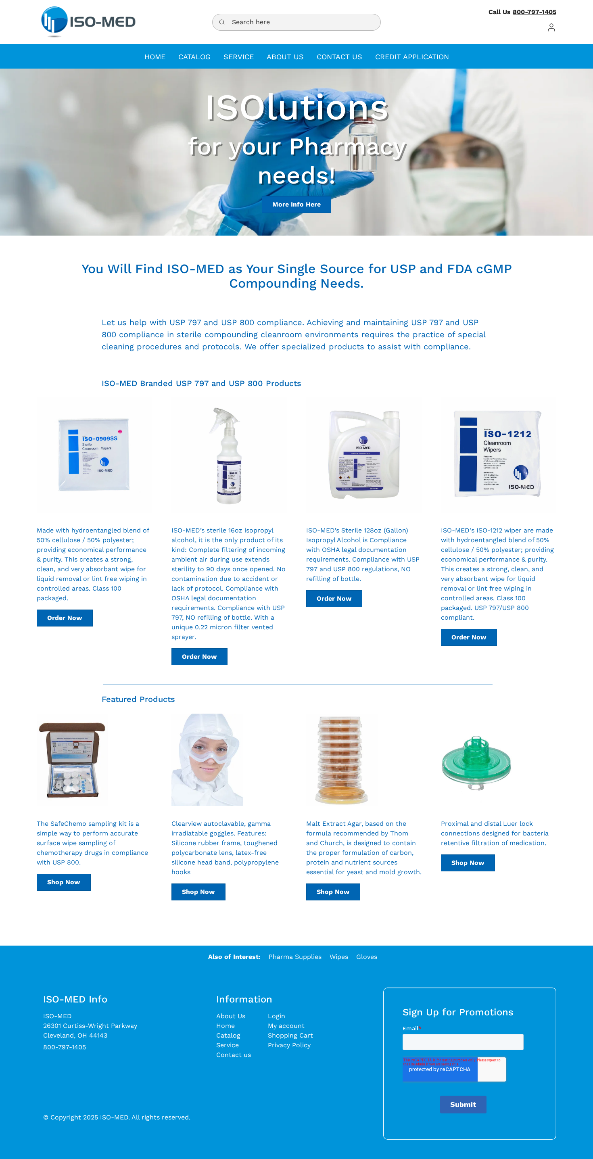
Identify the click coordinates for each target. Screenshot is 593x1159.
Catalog (228, 1035)
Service (227, 1045)
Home (225, 1026)
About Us (230, 1016)
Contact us (233, 1055)
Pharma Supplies (295, 957)
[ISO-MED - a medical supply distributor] (88, 22)
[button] (551, 27)
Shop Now (63, 882)
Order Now (64, 618)
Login (276, 1016)
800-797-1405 (534, 12)
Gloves (366, 957)
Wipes (339, 957)
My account (286, 1026)
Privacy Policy (289, 1045)
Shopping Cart (290, 1035)
